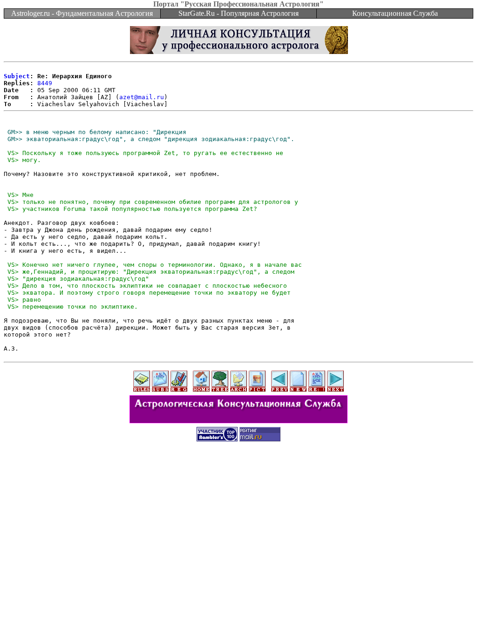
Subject (17, 76)
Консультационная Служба (395, 13)
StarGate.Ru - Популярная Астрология (238, 13)
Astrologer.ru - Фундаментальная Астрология (82, 13)
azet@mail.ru (141, 97)
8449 (44, 83)
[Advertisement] (238, 469)
